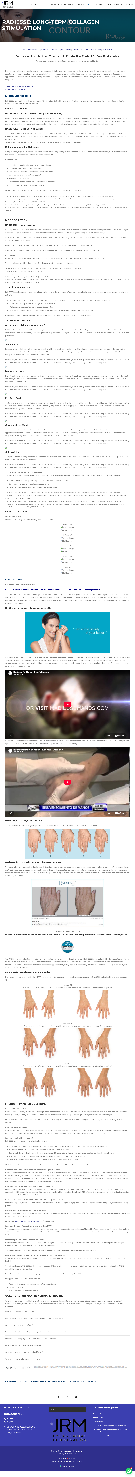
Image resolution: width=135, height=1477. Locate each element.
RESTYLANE (66, 49)
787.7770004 (11, 1422)
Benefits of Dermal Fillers (103, 1436)
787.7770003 (11, 1419)
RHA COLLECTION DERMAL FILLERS (86, 49)
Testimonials (98, 1418)
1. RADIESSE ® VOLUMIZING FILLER (19, 86)
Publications (98, 1422)
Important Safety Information (28, 1221)
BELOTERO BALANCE (31, 49)
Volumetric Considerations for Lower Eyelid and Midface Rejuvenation (111, 1431)
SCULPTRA (107, 49)
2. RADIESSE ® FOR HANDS (15, 89)
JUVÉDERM (45, 49)
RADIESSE (55, 49)
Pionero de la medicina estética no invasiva (110, 1426)
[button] (129, 1471)
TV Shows (97, 1414)
